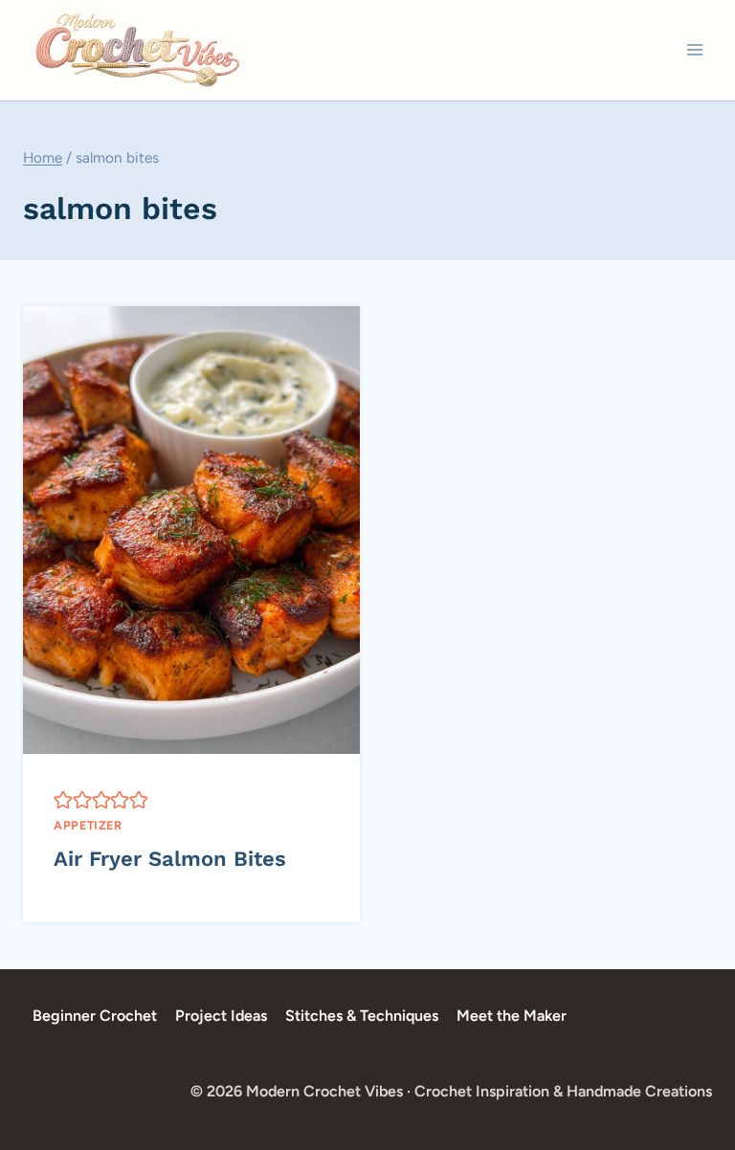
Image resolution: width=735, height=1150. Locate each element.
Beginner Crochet (95, 1015)
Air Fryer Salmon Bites (170, 859)
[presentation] (191, 530)
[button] (63, 799)
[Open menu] (694, 50)
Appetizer (88, 825)
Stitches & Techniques (361, 1015)
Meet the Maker (512, 1015)
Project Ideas (221, 1015)
